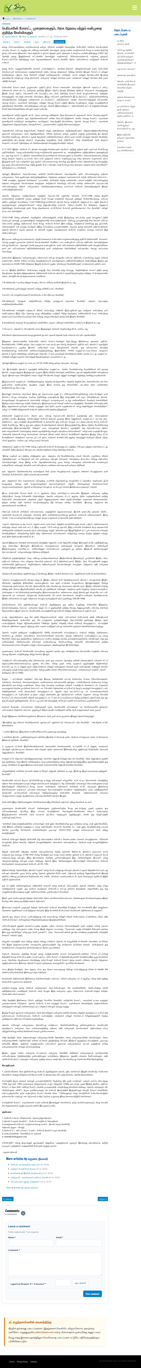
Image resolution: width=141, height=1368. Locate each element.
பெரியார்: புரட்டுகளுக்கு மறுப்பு (23, 1164)
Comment (14, 1250)
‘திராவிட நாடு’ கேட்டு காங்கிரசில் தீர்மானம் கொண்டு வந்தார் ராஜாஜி (126, 86)
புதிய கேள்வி (80, 1283)
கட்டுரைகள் (32, 36)
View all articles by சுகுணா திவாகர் (22, 1187)
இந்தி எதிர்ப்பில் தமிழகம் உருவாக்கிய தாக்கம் (126, 137)
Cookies (33, 1361)
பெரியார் (17, 42)
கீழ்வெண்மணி (59, 42)
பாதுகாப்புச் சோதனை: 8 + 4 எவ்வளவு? (28, 1283)
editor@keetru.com (44, 1332)
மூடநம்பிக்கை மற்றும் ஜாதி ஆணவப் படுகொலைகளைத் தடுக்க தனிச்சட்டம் (126, 111)
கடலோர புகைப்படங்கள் (123, 42)
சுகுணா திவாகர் (11, 36)
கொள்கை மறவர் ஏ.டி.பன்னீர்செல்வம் (125, 149)
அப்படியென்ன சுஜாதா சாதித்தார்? (25, 1181)
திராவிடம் (6, 42)
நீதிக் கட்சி (47, 42)
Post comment (92, 1294)
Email (59, 1237)
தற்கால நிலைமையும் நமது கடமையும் (126, 98)
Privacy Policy (22, 1361)
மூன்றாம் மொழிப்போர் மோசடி (23, 1168)
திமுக (37, 42)
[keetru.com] (15, 7)
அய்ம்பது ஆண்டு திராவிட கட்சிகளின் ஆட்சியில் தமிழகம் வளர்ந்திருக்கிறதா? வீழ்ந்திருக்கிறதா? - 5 (126, 56)
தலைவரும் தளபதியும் (126, 75)
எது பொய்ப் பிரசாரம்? (126, 68)
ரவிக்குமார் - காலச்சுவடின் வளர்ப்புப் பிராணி (29, 1177)
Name (12, 1237)
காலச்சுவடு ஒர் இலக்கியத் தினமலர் (26, 1173)
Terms (11, 1361)
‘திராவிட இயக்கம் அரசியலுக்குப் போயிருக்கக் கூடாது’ (126, 125)
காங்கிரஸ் (27, 42)
